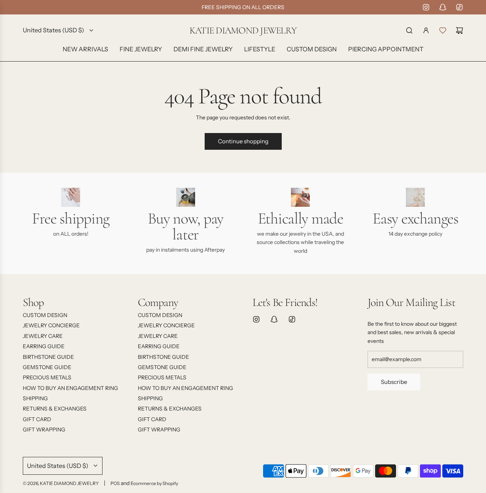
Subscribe (394, 381)
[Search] (409, 30)
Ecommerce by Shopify (154, 483)
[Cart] (459, 30)
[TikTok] (459, 7)
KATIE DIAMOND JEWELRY (243, 30)
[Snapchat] (442, 7)
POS (115, 483)
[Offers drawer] (442, 30)
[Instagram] (426, 7)
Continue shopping (243, 141)
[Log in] (426, 30)
